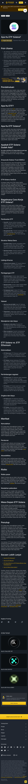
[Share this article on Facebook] (8, 622)
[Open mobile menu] (25, 2)
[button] (25, 2)
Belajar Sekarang (22, 9)
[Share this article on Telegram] (15, 622)
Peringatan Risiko (9, 777)
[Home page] (10, 3)
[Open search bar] (16, 2)
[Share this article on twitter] (2, 622)
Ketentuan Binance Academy (19, 777)
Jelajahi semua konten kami (13, 716)
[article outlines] (25, 10)
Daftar (21, 2)
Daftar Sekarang (14, 703)
